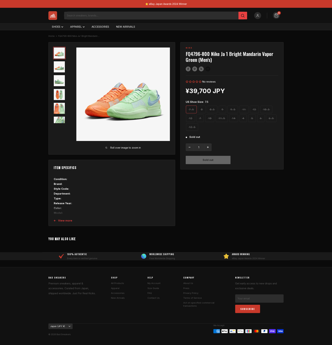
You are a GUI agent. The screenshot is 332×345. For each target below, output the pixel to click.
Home (51, 36)
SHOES (56, 26)
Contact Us (153, 297)
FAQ (149, 293)
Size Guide (153, 288)
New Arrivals (118, 297)
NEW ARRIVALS (125, 26)
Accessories (117, 293)
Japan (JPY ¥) (57, 326)
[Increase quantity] (207, 147)
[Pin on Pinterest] (194, 68)
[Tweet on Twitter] (201, 68)
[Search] (242, 15)
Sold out (208, 160)
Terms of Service (192, 297)
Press (186, 288)
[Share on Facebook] (188, 68)
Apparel (115, 288)
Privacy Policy (190, 293)
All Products (117, 283)
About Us (188, 283)
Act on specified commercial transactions (198, 304)
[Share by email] (207, 68)
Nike (189, 48)
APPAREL (76, 26)
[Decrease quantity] (189, 147)
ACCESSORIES (100, 26)
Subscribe (247, 309)
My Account (153, 283)
